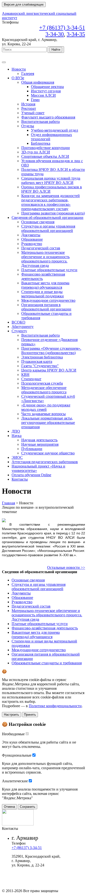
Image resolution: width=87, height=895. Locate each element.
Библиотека (40, 143)
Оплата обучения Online (31, 475)
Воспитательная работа (40, 121)
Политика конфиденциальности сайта (43, 874)
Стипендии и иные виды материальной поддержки (42, 294)
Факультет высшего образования (48, 117)
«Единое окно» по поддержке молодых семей (45, 407)
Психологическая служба (42, 383)
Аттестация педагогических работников (45, 462)
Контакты (20, 479)
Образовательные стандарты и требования (47, 663)
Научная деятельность (39, 440)
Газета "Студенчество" (40, 366)
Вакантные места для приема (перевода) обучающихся (45, 285)
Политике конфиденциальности (55, 706)
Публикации (31, 449)
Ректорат (28, 108)
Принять (30, 714)
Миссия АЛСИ (43, 95)
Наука (17, 436)
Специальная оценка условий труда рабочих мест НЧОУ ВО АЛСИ (50, 180)
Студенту (19, 331)
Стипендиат (31, 379)
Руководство (31, 244)
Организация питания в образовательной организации (46, 307)
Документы (30, 235)
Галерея (27, 73)
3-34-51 (62, 27)
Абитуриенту (23, 327)
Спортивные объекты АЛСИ (45, 156)
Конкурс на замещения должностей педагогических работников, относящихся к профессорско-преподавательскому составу (50, 202)
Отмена (9, 806)
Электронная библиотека (42, 357)
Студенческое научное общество (48, 453)
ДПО (16, 431)
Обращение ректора (47, 87)
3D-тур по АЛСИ (35, 152)
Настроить (11, 714)
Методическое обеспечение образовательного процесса (43, 390)
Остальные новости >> (66, 567)
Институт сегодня (46, 91)
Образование (32, 239)
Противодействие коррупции (45, 148)
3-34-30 (54, 34)
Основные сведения (37, 222)
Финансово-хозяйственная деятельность (45, 628)
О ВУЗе (18, 78)
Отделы (27, 126)
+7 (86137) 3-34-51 (27, 848)
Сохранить (27, 806)
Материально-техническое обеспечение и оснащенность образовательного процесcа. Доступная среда (45, 259)
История (28, 104)
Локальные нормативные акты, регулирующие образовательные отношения (48, 422)
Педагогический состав (40, 248)
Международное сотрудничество (48, 300)
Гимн (35, 100)
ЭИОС (17, 457)
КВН (25, 374)
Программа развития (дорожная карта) (53, 213)
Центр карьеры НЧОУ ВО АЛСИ (48, 370)
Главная (8, 503)
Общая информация (37, 82)
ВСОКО (18, 322)
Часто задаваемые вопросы (43, 414)
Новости (19, 69)
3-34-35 (76, 34)
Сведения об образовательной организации (47, 217)
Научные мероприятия (39, 444)
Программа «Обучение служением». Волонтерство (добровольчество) (51, 350)
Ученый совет (32, 113)
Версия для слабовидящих (24, 4)
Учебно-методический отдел (54, 130)
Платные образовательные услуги (49, 270)
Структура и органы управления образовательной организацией (48, 228)
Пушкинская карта (36, 361)
